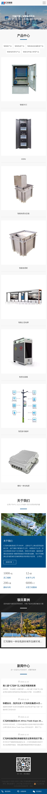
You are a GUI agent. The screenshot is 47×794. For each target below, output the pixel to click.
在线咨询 (23, 791)
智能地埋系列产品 (13, 52)
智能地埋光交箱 (23, 213)
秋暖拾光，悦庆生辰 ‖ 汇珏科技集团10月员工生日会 (23, 703)
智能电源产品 (19, 46)
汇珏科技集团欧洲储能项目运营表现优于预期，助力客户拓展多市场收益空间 (23, 738)
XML (31, 786)
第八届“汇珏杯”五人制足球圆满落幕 (19, 686)
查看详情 (9, 562)
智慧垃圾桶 (23, 377)
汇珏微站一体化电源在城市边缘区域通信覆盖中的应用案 (23, 641)
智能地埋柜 (23, 268)
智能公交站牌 (23, 322)
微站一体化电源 (23, 486)
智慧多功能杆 (23, 431)
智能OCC (23, 105)
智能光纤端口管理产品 (31, 52)
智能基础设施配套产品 (35, 46)
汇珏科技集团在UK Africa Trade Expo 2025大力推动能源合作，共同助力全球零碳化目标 (23, 721)
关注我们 (39, 791)
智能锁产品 (8, 46)
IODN (23, 159)
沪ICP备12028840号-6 (24, 784)
